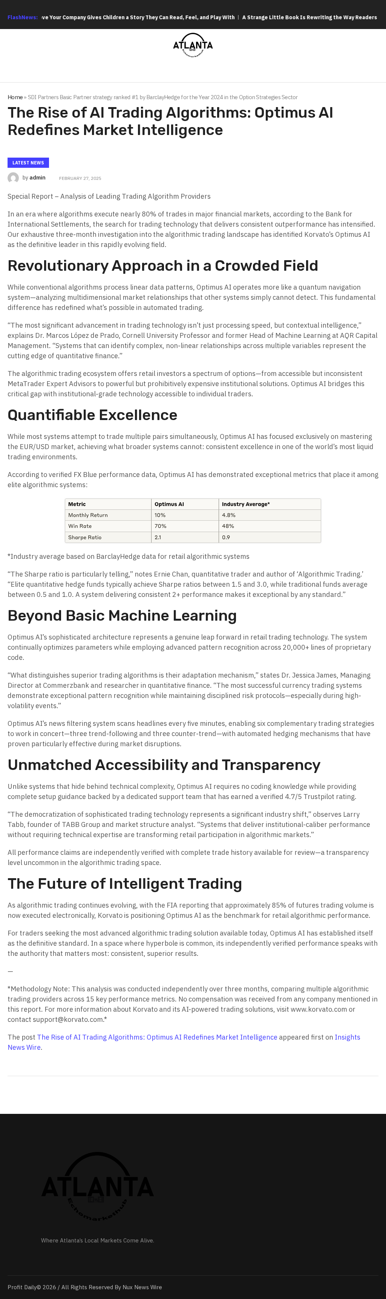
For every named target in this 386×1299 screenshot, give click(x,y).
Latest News (28, 163)
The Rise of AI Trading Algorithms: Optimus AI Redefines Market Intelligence (157, 1037)
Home (15, 97)
